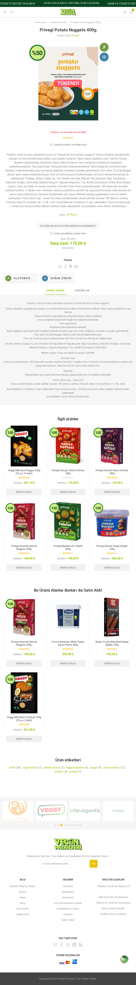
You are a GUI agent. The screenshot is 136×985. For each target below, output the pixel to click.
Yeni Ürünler (22, 908)
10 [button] (80, 825)
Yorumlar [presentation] (82, 290)
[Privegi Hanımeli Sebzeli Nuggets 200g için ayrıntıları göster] (24, 521)
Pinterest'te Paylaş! (70, 266)
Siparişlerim (68, 891)
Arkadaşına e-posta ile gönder (76, 266)
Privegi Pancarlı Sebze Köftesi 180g (112, 472)
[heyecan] (55, 944)
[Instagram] (74, 944)
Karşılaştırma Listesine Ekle (70, 145)
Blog (22, 903)
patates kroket (51, 767)
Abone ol (94, 864)
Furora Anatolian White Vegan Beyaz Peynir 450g (68, 643)
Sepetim (68, 914)
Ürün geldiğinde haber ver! (70, 234)
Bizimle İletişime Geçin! (22, 886)
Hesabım (68, 886)
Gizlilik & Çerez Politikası (113, 913)
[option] (17, 811)
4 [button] (64, 825)
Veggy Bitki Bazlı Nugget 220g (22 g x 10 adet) (24, 472)
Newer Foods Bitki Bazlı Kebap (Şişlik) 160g (112, 643)
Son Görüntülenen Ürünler (68, 903)
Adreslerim (68, 897)
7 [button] (72, 825)
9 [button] (77, 825)
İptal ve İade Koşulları (113, 908)
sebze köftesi (111, 767)
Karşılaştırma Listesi (68, 908)
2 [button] (58, 825)
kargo (65, 248)
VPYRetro (71, 214)
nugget (94, 767)
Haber (22, 897)
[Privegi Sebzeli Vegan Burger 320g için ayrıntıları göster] (112, 521)
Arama (22, 891)
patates (59, 771)
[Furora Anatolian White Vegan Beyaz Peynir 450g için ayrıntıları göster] (68, 617)
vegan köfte (29, 767)
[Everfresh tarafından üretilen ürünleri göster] (118, 811)
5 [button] (67, 825)
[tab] (55, 291)
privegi (73, 771)
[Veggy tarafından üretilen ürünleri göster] (18, 811)
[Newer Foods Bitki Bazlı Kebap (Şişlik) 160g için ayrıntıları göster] (112, 617)
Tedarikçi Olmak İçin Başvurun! (113, 886)
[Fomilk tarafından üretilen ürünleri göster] (85, 811)
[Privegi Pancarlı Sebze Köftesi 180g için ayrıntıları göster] (112, 446)
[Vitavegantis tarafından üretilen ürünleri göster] (51, 811)
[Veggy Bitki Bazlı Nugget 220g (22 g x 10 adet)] (24, 446)
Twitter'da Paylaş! (60, 266)
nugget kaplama (75, 767)
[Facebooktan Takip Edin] (61, 944)
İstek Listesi (67, 919)
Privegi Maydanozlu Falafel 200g (68, 547)
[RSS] (80, 944)
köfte (12, 767)
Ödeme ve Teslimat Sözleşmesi (113, 902)
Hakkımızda (22, 914)
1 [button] (55, 825)
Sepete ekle (24, 492)
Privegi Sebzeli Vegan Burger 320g (112, 547)
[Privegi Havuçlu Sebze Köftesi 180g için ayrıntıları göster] (68, 446)
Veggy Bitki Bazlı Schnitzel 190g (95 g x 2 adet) (24, 719)
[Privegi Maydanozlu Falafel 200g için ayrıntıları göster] (68, 521)
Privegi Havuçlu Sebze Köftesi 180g (68, 472)
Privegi (75, 35)
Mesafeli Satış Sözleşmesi (113, 897)
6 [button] (69, 825)
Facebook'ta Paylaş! (65, 266)
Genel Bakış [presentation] (55, 290)
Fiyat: (63, 238)
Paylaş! (68, 259)
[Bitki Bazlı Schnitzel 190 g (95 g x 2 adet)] (24, 692)
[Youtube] (68, 944)
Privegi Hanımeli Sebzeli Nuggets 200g (24, 547)
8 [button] (75, 825)
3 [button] (61, 825)
